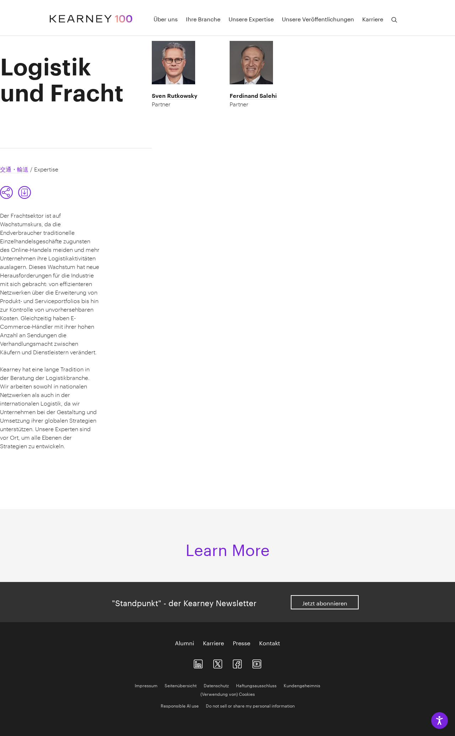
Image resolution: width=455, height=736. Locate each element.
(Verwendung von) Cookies (227, 693)
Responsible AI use (180, 705)
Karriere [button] (372, 18)
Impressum (146, 685)
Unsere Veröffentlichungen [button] (318, 18)
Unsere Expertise (251, 18)
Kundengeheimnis (302, 685)
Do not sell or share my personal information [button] (250, 705)
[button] (6, 192)
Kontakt (269, 642)
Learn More (228, 547)
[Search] (394, 20)
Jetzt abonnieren (324, 602)
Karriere (213, 642)
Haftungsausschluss (256, 685)
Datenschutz (216, 685)
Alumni (184, 642)
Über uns (166, 18)
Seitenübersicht (181, 685)
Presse (241, 642)
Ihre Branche (203, 18)
